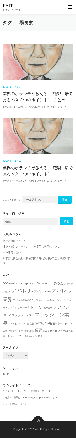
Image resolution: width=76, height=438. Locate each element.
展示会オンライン (62, 323)
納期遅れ (52, 330)
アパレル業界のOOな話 (25, 300)
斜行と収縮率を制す (14, 240)
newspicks (26, 283)
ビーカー (48, 307)
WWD (44, 283)
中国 (26, 323)
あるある (7, 86)
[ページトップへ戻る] (38, 420)
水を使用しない (12, 252)
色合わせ (29, 336)
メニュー (70, 7)
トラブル (37, 307)
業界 (38, 330)
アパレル (22, 290)
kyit (8, 5)
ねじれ (70, 283)
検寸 (26, 330)
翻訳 (65, 330)
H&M (11, 283)
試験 (35, 336)
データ (26, 307)
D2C (5, 283)
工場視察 (7, 330)
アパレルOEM (42, 291)
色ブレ (19, 336)
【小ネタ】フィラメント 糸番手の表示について (31, 246)
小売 (48, 323)
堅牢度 (39, 323)
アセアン (7, 291)
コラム (17, 86)
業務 (31, 330)
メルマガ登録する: (12, 199)
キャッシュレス (57, 300)
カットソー (44, 300)
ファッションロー (23, 315)
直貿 (45, 331)
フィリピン (13, 323)
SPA (37, 282)
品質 (32, 323)
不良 (21, 323)
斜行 (15, 330)
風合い (41, 336)
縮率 (60, 330)
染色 (20, 330)
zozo (50, 283)
